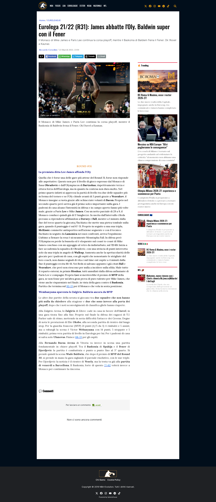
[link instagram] (154, 6)
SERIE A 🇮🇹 (143, 243)
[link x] (145, 6)
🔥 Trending (143, 65)
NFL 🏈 (141, 270)
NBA (51, 5)
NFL (105, 5)
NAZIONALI (97, 5)
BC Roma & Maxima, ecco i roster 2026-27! (161, 251)
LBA (64, 5)
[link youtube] (159, 6)
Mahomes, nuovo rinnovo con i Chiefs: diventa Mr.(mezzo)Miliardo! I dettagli (161, 278)
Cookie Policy (113, 480)
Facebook (52, 56)
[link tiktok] (168, 6)
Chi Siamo (100, 480)
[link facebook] (150, 6)
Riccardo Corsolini (48, 50)
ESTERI (82, 5)
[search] (175, 6)
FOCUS (57, 5)
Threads (91, 56)
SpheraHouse (112, 497)
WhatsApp (65, 56)
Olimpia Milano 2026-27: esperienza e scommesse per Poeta (159, 223)
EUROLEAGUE (73, 5)
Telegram (78, 56)
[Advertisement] (84, 146)
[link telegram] (163, 6)
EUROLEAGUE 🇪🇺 (145, 215)
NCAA (89, 5)
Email (103, 56)
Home (42, 20)
